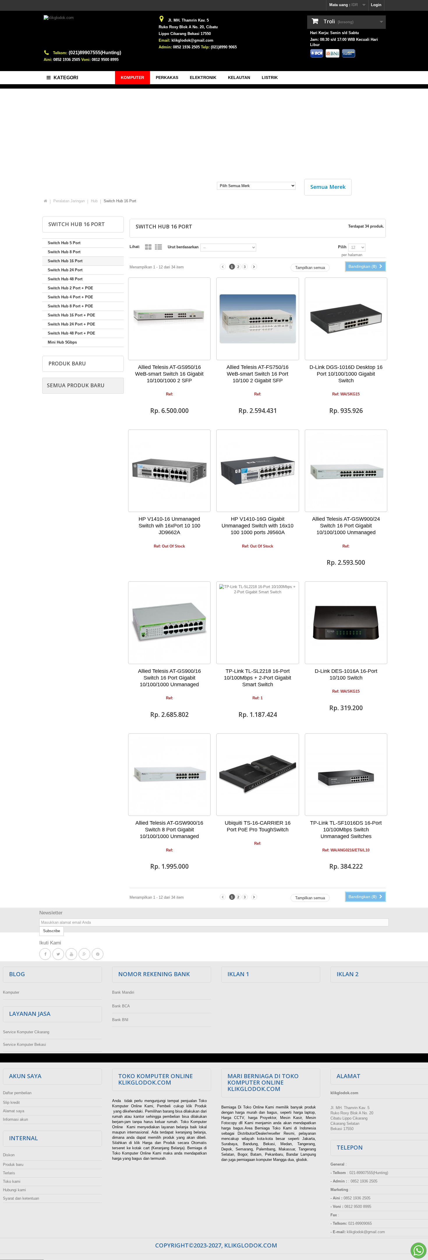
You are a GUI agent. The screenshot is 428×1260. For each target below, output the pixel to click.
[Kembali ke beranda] (45, 201)
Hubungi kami (14, 1190)
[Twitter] (58, 954)
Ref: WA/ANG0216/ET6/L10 (345, 850)
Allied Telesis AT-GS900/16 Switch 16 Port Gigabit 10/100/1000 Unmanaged (169, 677)
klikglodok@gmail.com (192, 40)
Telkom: (60, 53)
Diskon (9, 1155)
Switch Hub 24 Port (65, 270)
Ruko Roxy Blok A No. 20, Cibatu (188, 27)
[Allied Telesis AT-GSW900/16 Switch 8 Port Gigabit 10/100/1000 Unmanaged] (169, 774)
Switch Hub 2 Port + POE (70, 288)
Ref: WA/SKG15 (346, 394)
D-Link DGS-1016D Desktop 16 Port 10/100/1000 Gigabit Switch (346, 373)
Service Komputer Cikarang (26, 1032)
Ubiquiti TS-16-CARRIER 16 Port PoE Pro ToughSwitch (258, 826)
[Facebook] (45, 954)
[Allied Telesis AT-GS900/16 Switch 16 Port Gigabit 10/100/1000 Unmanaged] (169, 622)
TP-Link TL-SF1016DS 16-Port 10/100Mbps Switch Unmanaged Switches (346, 829)
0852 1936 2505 (66, 59)
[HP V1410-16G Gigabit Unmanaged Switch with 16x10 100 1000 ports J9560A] (257, 470)
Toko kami (11, 1181)
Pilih (342, 247)
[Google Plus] (84, 954)
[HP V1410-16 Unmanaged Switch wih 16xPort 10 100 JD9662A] (169, 470)
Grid (148, 247)
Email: (164, 40)
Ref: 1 (257, 698)
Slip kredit (11, 1102)
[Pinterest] (97, 954)
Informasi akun (15, 1119)
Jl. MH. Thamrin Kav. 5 (188, 20)
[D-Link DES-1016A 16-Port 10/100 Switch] (346, 622)
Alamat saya (13, 1111)
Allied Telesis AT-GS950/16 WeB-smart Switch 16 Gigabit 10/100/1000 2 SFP (169, 373)
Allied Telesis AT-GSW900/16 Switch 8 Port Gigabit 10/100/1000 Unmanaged (169, 829)
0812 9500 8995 (105, 59)
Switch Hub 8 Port (64, 252)
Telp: (205, 47)
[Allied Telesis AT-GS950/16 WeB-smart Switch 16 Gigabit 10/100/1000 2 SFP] (169, 318)
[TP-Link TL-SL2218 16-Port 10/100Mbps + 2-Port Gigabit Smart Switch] (257, 622)
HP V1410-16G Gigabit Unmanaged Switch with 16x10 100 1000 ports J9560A (257, 525)
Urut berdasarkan (183, 247)
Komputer (11, 992)
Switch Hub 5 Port (64, 243)
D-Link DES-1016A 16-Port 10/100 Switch (346, 674)
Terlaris (9, 1173)
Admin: (165, 47)
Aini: (48, 59)
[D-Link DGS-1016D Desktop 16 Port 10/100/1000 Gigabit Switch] (346, 318)
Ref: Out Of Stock (169, 546)
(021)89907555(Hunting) (95, 52)
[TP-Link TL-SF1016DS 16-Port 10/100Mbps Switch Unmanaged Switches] (346, 774)
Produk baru (67, 363)
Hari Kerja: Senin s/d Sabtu (334, 33)
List (158, 247)
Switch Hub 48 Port (65, 279)
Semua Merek (328, 186)
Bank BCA (121, 1006)
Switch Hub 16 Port (65, 261)
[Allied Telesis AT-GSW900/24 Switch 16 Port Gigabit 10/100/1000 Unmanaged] (346, 470)
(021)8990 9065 (224, 47)
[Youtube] (71, 954)
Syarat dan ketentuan (21, 1198)
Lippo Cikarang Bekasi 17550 (185, 33)
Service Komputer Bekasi (24, 1044)
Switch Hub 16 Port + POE (71, 315)
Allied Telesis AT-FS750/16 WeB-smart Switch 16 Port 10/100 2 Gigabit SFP (258, 373)
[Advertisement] (214, 131)
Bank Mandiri (123, 992)
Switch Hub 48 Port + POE (71, 333)
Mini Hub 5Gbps (62, 342)
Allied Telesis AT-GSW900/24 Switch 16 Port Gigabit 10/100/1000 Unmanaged (346, 525)
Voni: (86, 59)
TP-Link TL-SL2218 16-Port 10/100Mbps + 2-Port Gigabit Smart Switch (257, 677)
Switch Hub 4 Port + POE (70, 297)
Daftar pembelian (17, 1093)
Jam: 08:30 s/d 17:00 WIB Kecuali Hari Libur (344, 42)
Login (376, 5)
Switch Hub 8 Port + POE (70, 306)
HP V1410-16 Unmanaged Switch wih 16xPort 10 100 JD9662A (169, 525)
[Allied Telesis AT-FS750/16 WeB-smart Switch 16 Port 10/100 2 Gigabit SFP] (257, 318)
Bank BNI (120, 1020)
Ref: (169, 394)
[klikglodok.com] (97, 32)
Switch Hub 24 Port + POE (71, 324)
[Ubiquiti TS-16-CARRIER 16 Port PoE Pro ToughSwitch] (257, 774)
